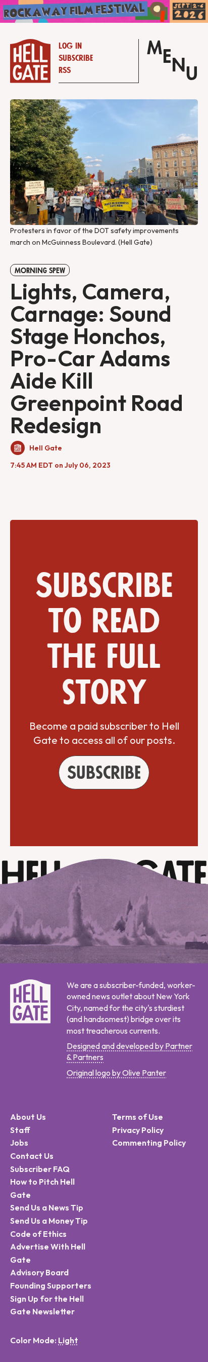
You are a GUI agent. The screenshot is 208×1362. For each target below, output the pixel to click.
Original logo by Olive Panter (116, 1073)
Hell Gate (45, 447)
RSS (65, 70)
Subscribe (76, 58)
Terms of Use (137, 1117)
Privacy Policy (138, 1130)
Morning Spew (40, 270)
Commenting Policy (149, 1143)
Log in (70, 46)
